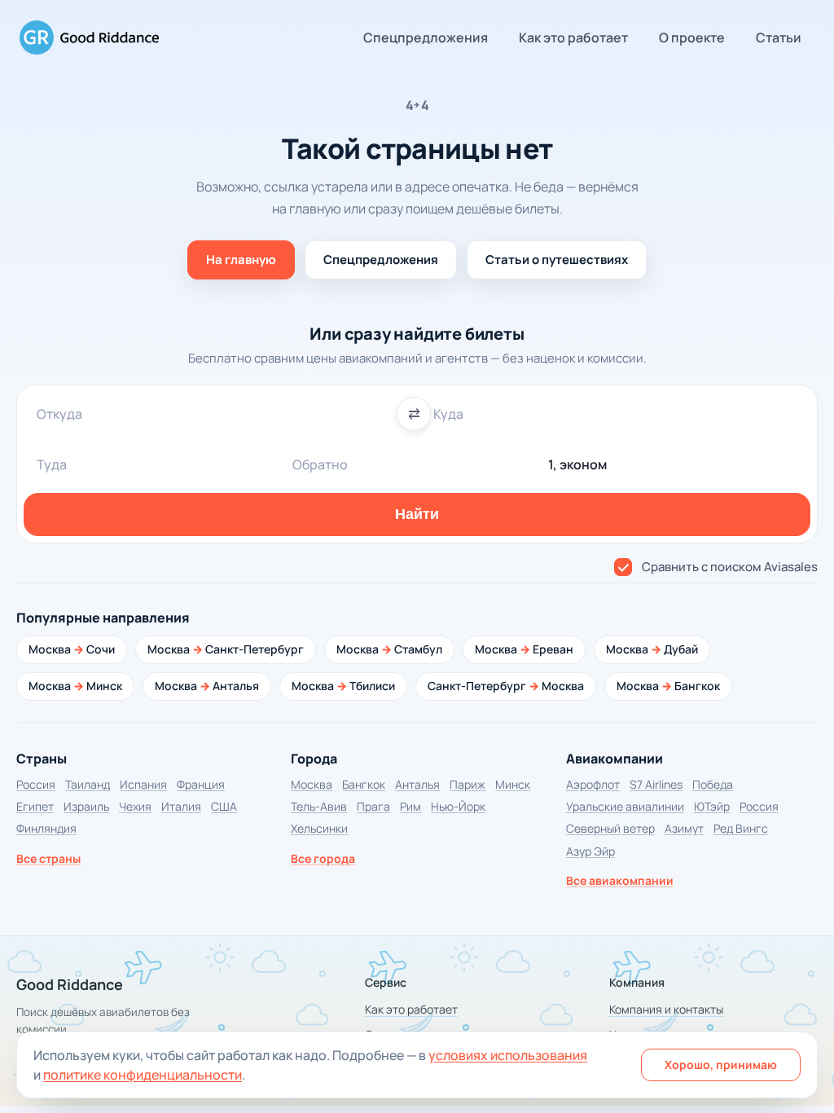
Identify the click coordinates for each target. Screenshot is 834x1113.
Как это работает (573, 37)
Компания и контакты (666, 1009)
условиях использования (507, 1055)
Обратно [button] (320, 464)
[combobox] (219, 414)
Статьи (778, 37)
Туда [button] (52, 464)
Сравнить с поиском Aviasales (730, 566)
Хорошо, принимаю (721, 1064)
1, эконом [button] (577, 464)
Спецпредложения (425, 37)
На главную (241, 259)
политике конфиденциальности (142, 1075)
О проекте (692, 37)
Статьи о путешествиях (556, 259)
